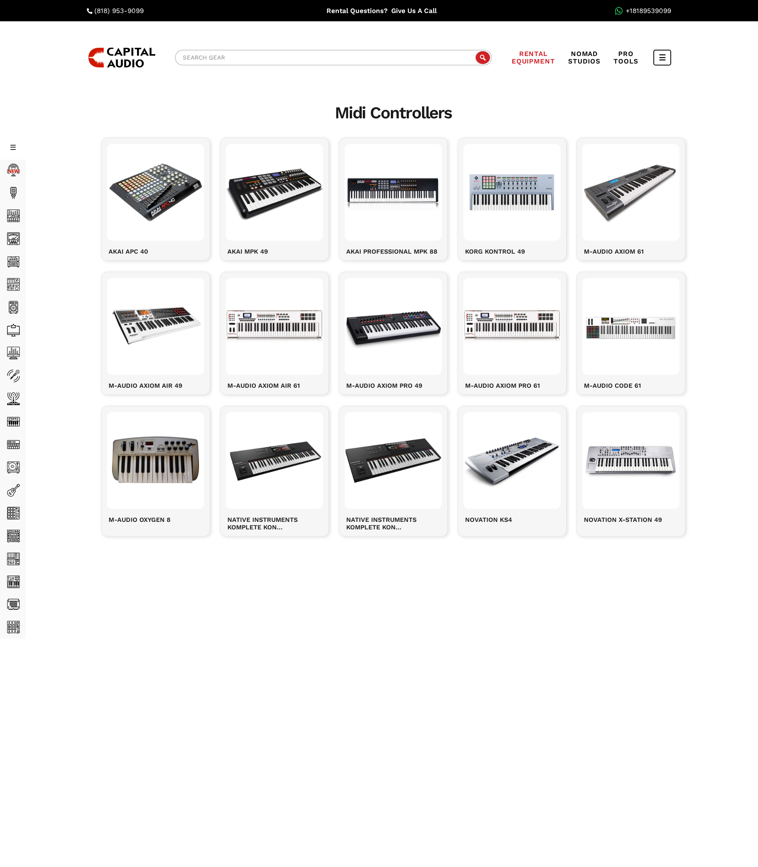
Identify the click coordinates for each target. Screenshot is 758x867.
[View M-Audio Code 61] (631, 325)
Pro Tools (626, 57)
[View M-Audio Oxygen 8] (155, 459)
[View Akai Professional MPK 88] (393, 191)
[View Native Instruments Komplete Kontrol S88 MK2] (393, 459)
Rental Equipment (533, 57)
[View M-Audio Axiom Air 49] (155, 325)
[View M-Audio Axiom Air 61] (274, 325)
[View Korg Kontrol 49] (512, 191)
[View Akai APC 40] (155, 191)
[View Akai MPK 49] (274, 191)
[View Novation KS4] (512, 459)
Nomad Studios (584, 57)
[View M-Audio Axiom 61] (631, 191)
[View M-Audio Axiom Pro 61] (512, 325)
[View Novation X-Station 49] (631, 459)
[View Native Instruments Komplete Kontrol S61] (274, 459)
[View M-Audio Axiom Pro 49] (393, 325)
